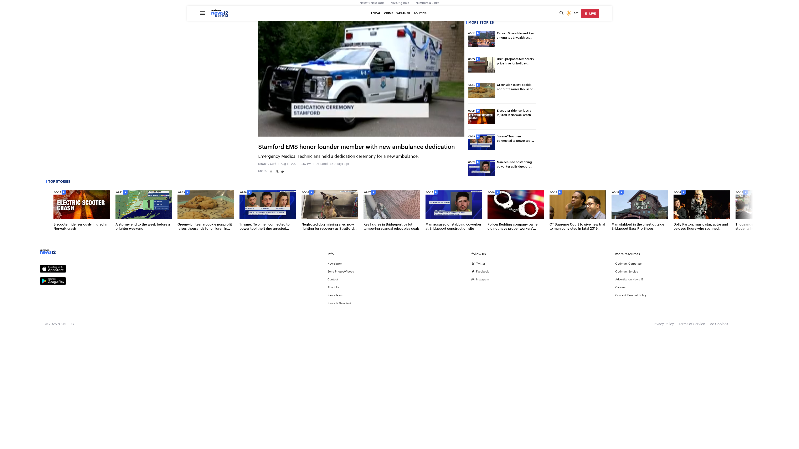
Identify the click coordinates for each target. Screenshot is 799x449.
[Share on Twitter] (277, 171)
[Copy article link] (282, 171)
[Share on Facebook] (271, 171)
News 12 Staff (267, 164)
